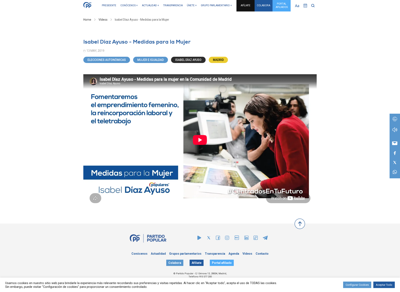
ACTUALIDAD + (150, 5)
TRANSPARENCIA (173, 5)
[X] (209, 239)
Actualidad (158, 253)
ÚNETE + (192, 5)
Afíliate (196, 262)
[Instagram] (227, 239)
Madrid (218, 60)
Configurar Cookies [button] (357, 284)
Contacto (262, 253)
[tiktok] (256, 239)
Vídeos (103, 19)
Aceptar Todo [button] (384, 284)
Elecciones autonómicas (107, 60)
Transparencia (215, 253)
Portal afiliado (222, 262)
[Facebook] (218, 239)
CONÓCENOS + (129, 5)
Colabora (174, 262)
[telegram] (265, 239)
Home (87, 19)
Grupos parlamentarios (185, 253)
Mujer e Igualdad (150, 60)
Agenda (234, 253)
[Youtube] (199, 239)
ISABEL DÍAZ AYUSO (188, 60)
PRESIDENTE (109, 5)
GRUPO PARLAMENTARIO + (216, 5)
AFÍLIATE (245, 5)
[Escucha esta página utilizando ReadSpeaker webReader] (395, 132)
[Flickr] (236, 240)
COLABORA (263, 5)
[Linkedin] (246, 239)
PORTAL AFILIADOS (282, 5)
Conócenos (139, 253)
